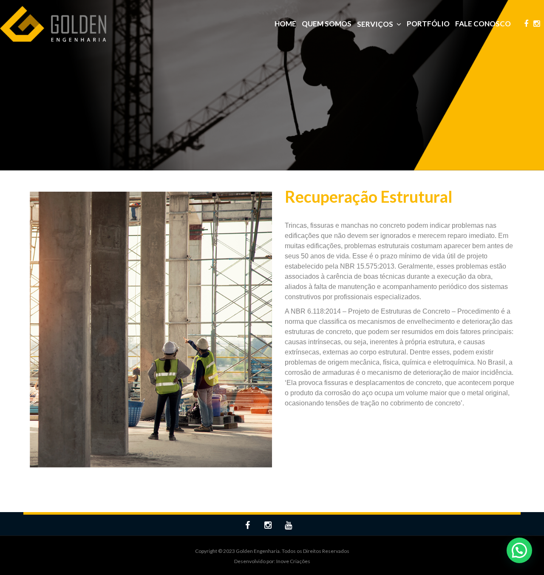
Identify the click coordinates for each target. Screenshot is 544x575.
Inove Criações (293, 561)
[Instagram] (536, 24)
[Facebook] (526, 24)
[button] (519, 550)
